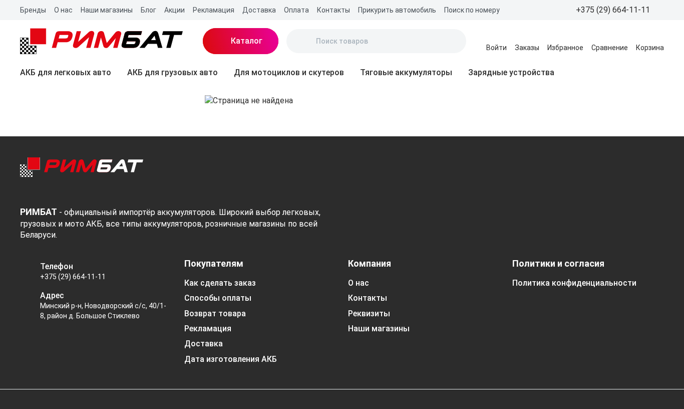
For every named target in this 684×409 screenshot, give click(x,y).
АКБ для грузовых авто (172, 72)
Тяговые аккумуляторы (406, 72)
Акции (174, 10)
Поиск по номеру (472, 10)
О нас (63, 10)
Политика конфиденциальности (574, 283)
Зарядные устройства (511, 72)
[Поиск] (302, 41)
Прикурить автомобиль (397, 10)
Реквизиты (369, 313)
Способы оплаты (217, 298)
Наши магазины (107, 10)
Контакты (333, 10)
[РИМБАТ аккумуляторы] (101, 41)
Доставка (259, 10)
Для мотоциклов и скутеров (289, 72)
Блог (148, 10)
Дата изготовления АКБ (230, 359)
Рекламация (213, 10)
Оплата (296, 10)
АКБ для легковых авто (65, 72)
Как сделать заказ (220, 283)
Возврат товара (215, 313)
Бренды (33, 10)
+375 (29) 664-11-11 (73, 277)
